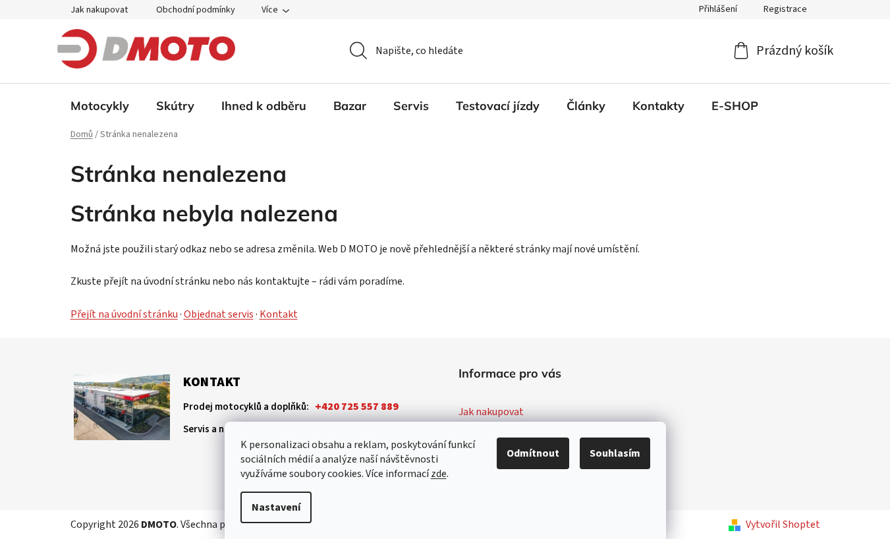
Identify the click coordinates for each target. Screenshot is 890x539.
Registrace (785, 9)
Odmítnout (533, 453)
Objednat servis (219, 314)
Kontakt (279, 314)
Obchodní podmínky (195, 9)
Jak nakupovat (99, 9)
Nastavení (276, 507)
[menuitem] (99, 106)
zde (439, 474)
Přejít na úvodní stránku (124, 314)
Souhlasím (615, 453)
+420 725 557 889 (357, 406)
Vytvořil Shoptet (783, 524)
